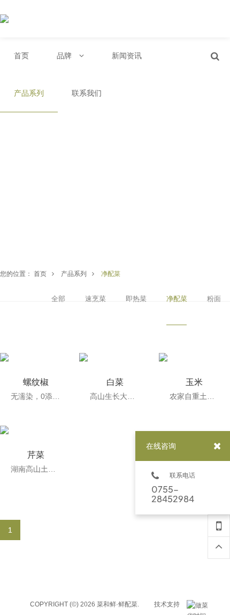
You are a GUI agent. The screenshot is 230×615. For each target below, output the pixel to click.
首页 (40, 274)
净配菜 (110, 274)
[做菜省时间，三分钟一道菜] (200, 605)
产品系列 (74, 274)
